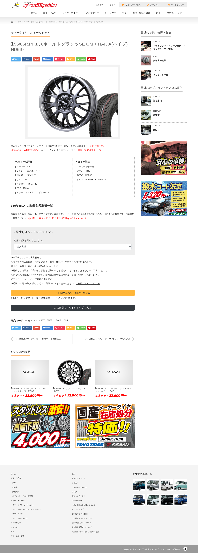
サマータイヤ (17, 514)
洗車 (158, 12)
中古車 (14, 487)
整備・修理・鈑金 (141, 12)
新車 (14, 483)
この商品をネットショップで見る (72, 307)
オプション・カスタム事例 (22, 496)
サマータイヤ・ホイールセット (24, 505)
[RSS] (185, 549)
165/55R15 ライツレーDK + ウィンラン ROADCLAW (107, 339)
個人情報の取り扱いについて (84, 505)
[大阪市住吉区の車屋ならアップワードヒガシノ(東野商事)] (34, 5)
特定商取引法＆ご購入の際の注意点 (85, 532)
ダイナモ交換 (159, 60)
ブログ (112, 5)
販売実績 (15, 492)
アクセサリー (92, 12)
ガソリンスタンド (175, 12)
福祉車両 (157, 100)
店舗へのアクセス (133, 5)
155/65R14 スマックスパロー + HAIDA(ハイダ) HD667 (38, 339)
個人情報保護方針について (82, 527)
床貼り (156, 129)
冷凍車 (156, 115)
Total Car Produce (80, 487)
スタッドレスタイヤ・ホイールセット (26, 509)
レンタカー (110, 12)
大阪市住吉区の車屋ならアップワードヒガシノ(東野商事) (156, 549)
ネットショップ (177, 5)
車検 (124, 12)
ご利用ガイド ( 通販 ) (80, 514)
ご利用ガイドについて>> (88, 283)
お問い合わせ (155, 5)
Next (139, 381)
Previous (6, 381)
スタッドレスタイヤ (20, 518)
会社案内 (99, 5)
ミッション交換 (160, 75)
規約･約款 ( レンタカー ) (81, 523)
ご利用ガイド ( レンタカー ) (82, 518)
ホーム (34, 12)
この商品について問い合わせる (72, 293)
